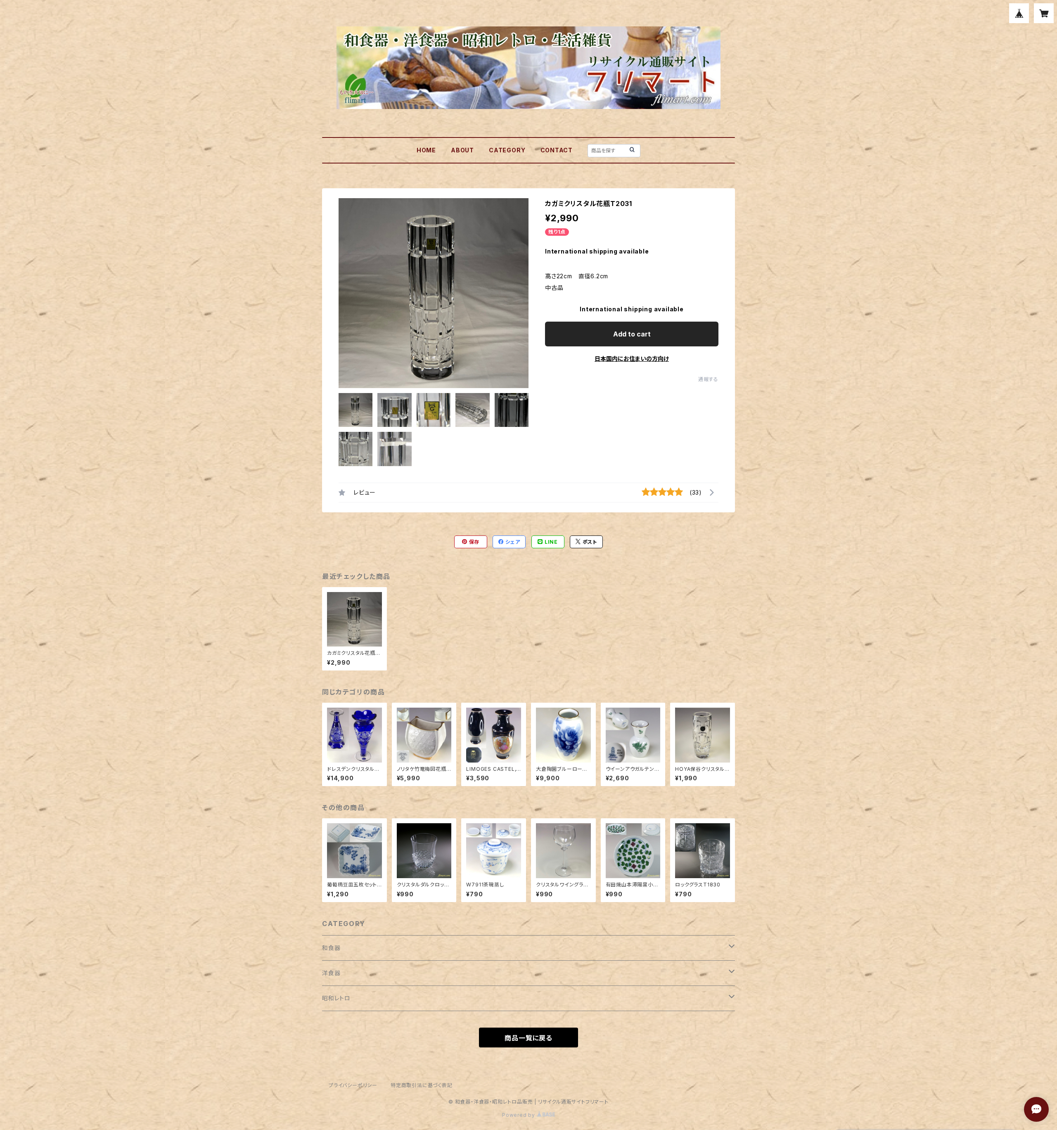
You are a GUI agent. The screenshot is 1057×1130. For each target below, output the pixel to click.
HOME (426, 150)
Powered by (519, 1115)
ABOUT (462, 150)
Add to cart (632, 334)
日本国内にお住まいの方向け (632, 358)
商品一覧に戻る (528, 1038)
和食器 (331, 947)
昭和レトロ (336, 998)
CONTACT (556, 150)
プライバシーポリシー (353, 1085)
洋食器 (331, 972)
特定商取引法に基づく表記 (422, 1085)
